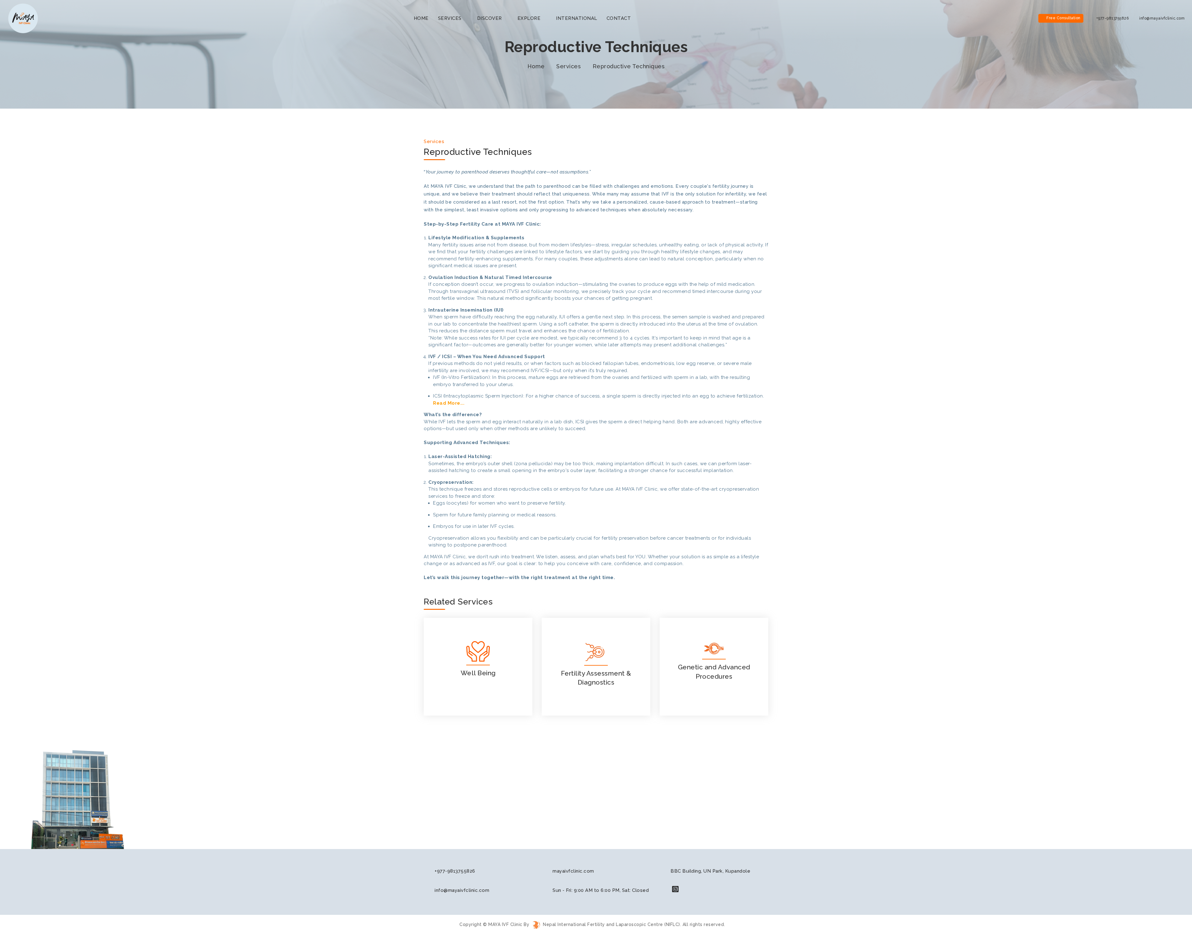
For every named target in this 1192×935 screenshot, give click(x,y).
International (576, 18)
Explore (529, 18)
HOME (421, 18)
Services (450, 18)
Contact (619, 18)
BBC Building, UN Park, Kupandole (710, 871)
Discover (489, 18)
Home (536, 66)
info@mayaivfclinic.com (1161, 18)
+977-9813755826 (1112, 18)
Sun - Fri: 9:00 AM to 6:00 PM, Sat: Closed (601, 890)
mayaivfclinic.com (573, 871)
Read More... (448, 403)
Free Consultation (1063, 18)
